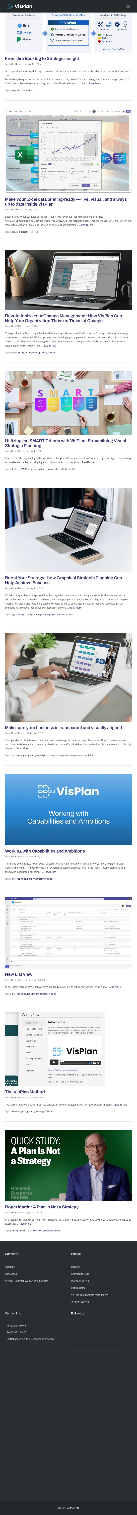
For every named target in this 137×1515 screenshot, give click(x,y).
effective (14, 469)
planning (43, 352)
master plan (21, 755)
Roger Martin (25, 1230)
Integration (15, 90)
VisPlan (29, 90)
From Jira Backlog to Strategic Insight (42, 58)
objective (25, 231)
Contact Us (11, 1273)
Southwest (38, 1230)
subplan (82, 755)
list (28, 993)
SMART (23, 469)
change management (28, 352)
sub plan (64, 469)
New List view (18, 974)
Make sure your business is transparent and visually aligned (63, 727)
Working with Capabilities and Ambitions (45, 851)
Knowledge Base (80, 1273)
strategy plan (52, 469)
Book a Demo (78, 1287)
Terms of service (80, 1301)
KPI (18, 231)
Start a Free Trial (80, 1280)
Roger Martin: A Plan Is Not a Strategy (42, 1207)
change (13, 352)
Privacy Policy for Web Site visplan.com (26, 1280)
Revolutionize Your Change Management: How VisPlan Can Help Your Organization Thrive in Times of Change (63, 318)
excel (12, 231)
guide (23, 878)
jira (23, 90)
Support (75, 1266)
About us (10, 1266)
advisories (15, 878)
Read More (95, 83)
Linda (17, 64)
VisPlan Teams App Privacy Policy (89, 1294)
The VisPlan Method (25, 1091)
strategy (41, 469)
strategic (32, 469)
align (12, 614)
